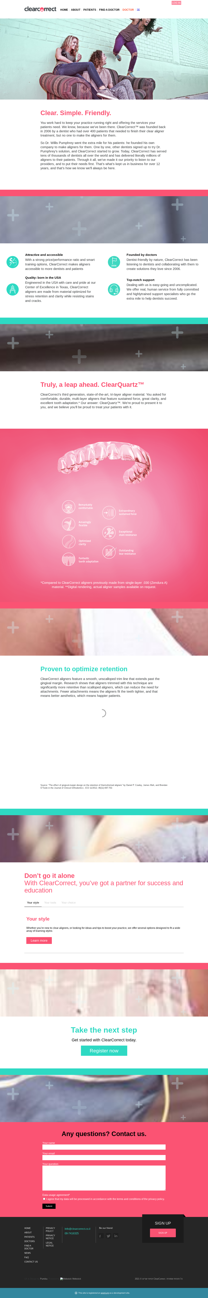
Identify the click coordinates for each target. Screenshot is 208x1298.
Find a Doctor (109, 9)
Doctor (128, 9)
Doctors (29, 1241)
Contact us (31, 1262)
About (75, 9)
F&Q (26, 1257)
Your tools (50, 902)
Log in (176, 2)
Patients (89, 9)
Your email (48, 1153)
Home (64, 9)
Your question (50, 1164)
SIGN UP (162, 1233)
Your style (33, 902)
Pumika (43, 1279)
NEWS (27, 1253)
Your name (48, 1143)
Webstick (76, 1279)
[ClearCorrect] (40, 11)
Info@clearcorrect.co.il (77, 1228)
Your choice (68, 902)
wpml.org (105, 1293)
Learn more (39, 940)
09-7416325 (72, 1233)
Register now (104, 1050)
